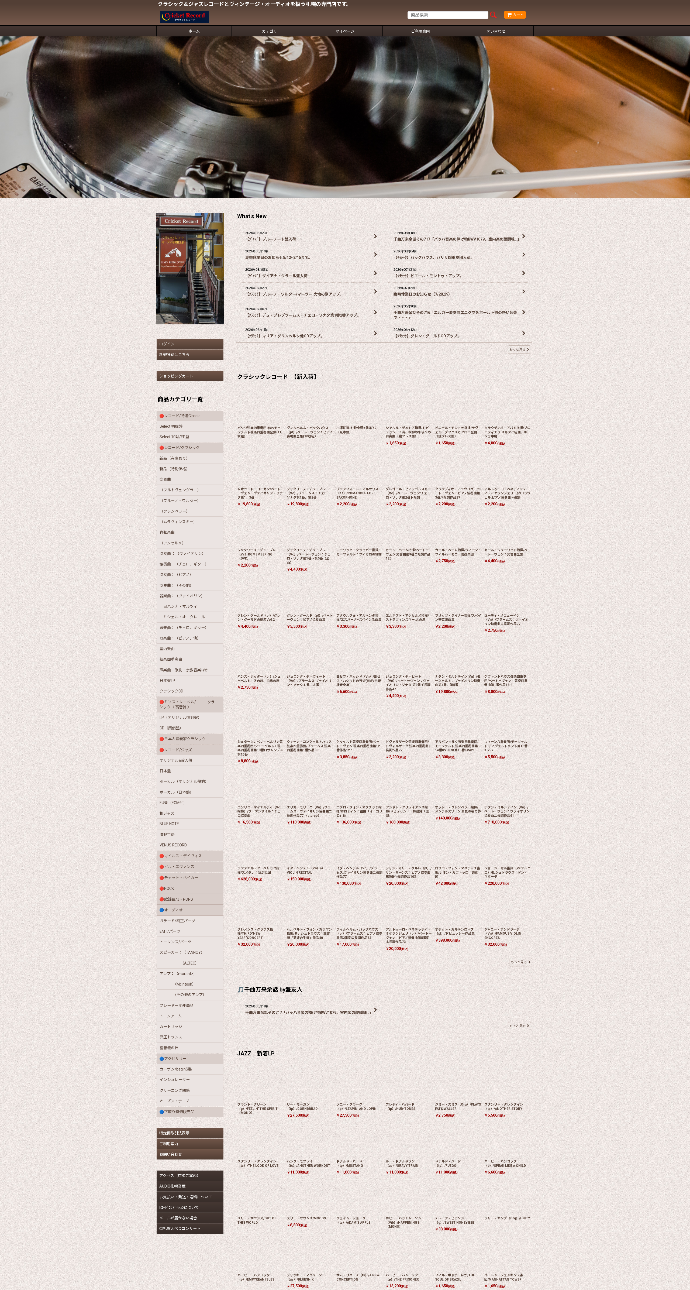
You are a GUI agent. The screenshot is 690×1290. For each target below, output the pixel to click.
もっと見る (517, 349)
